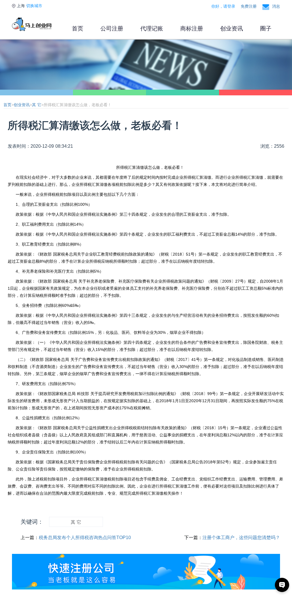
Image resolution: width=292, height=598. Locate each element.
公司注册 (111, 28)
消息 (276, 6)
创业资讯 (231, 28)
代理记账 (151, 28)
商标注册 (191, 28)
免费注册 (249, 6)
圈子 (265, 28)
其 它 (36, 104)
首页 (77, 28)
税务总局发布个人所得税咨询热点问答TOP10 (85, 537)
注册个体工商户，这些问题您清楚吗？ (241, 537)
